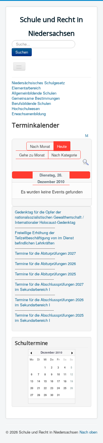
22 (45, 388)
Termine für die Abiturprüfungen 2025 (45, 274)
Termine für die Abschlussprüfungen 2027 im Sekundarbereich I (49, 287)
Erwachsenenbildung (29, 113)
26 (71, 388)
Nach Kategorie (64, 155)
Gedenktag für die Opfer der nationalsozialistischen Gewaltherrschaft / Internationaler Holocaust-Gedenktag (49, 217)
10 (58, 374)
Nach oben (88, 432)
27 (31, 395)
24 (58, 388)
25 (65, 388)
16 (51, 381)
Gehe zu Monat (32, 155)
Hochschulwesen (26, 108)
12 (71, 374)
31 (58, 395)
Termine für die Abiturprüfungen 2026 (45, 263)
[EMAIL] (87, 136)
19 (71, 381)
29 (45, 395)
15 (45, 381)
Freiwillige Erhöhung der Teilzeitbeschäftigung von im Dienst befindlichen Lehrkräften (44, 238)
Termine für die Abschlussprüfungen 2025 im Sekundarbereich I (49, 318)
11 (65, 374)
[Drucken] (81, 136)
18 (65, 381)
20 (31, 388)
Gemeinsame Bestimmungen (36, 98)
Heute (62, 146)
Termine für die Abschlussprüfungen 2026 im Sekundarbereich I (49, 302)
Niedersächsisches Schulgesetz (38, 82)
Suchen (21, 52)
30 (51, 395)
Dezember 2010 (51, 352)
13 (31, 381)
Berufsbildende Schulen (31, 103)
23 (51, 388)
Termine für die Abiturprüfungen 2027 (45, 253)
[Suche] (86, 161)
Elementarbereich (26, 88)
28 (38, 395)
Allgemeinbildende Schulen (34, 93)
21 (38, 388)
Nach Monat (40, 146)
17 (58, 381)
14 (38, 381)
